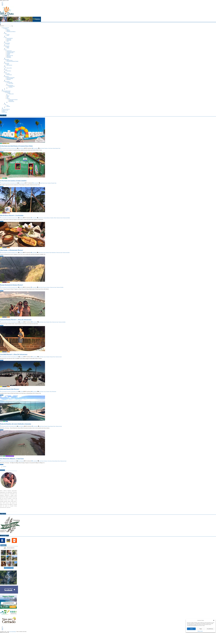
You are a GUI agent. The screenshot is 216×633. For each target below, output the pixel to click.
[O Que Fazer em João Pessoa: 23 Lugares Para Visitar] (22, 142)
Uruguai (8, 98)
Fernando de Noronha (10, 77)
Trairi (8, 41)
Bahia (5, 33)
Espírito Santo (6, 45)
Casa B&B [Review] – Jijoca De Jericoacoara (13, 354)
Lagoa (44, 252)
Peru (7, 97)
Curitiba (8, 73)
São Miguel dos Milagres (11, 31)
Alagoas (5, 28)
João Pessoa (9, 70)
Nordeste (46, 148)
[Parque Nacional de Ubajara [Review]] (22, 281)
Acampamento (40, 217)
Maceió (8, 29)
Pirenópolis (9, 56)
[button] (213, 620)
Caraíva (8, 34)
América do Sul (7, 91)
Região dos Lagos (10, 85)
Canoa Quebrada (10, 38)
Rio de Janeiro (7, 81)
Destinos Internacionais (6, 90)
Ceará (5, 37)
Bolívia (8, 95)
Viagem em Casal (59, 217)
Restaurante (54, 252)
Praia (59, 148)
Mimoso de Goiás (10, 55)
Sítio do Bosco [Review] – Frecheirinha (11, 215)
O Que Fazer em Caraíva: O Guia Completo (13, 180)
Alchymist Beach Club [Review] (9, 389)
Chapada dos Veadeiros (11, 51)
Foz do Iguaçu (9, 74)
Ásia (5, 104)
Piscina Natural (55, 148)
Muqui (8, 46)
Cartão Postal (41, 148)
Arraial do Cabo (12, 86)
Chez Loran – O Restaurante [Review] (11, 250)
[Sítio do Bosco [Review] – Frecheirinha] (22, 211)
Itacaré (8, 35)
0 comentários (35, 148)
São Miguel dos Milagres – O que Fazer (12, 458)
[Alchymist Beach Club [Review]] (22, 385)
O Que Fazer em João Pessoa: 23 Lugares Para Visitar (16, 146)
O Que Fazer (50, 148)
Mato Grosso (6, 59)
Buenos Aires (11, 93)
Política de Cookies (200, 631)
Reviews (8, 212)
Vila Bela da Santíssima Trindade (12, 61)
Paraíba (5, 69)
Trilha (55, 217)
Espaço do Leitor (5, 110)
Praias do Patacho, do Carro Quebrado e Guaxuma (15, 424)
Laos (7, 105)
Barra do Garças (9, 60)
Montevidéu (11, 100)
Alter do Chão (9, 67)
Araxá (8, 64)
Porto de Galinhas (10, 78)
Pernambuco (6, 76)
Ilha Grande (11, 83)
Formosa (8, 54)
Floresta (44, 287)
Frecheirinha (9, 39)
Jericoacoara (9, 40)
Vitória (8, 47)
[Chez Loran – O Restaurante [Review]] (22, 246)
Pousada (51, 356)
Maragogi (8, 30)
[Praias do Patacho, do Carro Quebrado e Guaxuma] (22, 420)
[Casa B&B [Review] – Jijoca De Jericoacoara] (22, 350)
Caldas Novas (9, 50)
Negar (201, 628)
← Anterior (4, 466)
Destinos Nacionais (5, 27)
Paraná (5, 72)
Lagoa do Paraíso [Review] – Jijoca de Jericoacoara (15, 319)
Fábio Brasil (21, 217)
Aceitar (191, 628)
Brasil (1, 143)
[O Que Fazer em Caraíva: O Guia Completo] (22, 177)
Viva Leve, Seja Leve (6, 109)
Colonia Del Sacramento (13, 99)
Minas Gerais (6, 63)
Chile (8, 96)
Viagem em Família (66, 217)
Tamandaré (9, 79)
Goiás (5, 49)
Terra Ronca (9, 57)
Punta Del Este (11, 101)
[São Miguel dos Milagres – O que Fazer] (22, 455)
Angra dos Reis (9, 82)
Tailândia (8, 106)
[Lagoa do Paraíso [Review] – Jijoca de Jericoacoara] (22, 316)
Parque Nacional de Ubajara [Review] (11, 285)
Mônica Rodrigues (21, 148)
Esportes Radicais (47, 217)
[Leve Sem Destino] (0, 22)
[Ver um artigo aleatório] (0, 23)
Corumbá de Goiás (10, 52)
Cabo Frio (10, 87)
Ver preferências (210, 628)
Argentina (8, 92)
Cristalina (8, 53)
